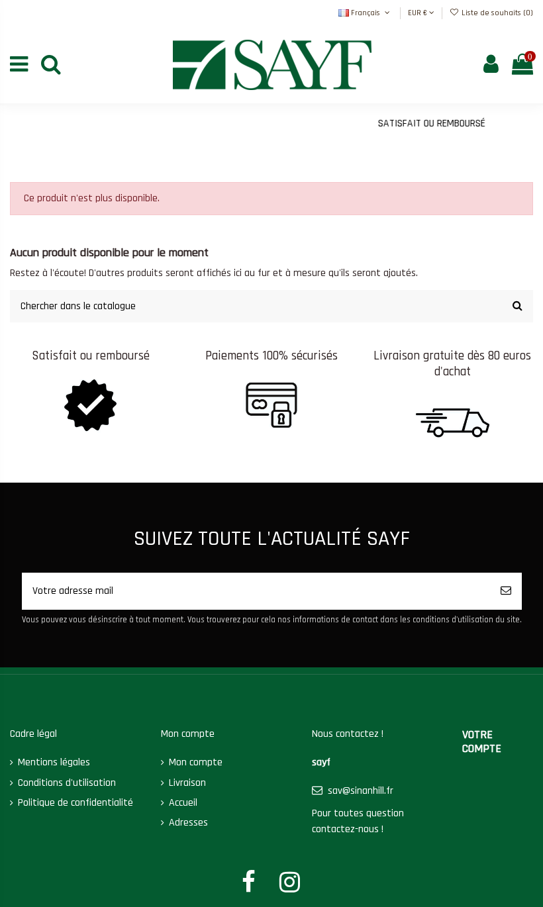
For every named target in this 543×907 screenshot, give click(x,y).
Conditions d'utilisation (67, 783)
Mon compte (195, 762)
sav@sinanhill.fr (360, 791)
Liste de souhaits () (496, 13)
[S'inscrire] (506, 591)
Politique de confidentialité (75, 803)
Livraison (187, 783)
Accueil (183, 803)
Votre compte (481, 742)
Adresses (188, 823)
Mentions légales (54, 762)
